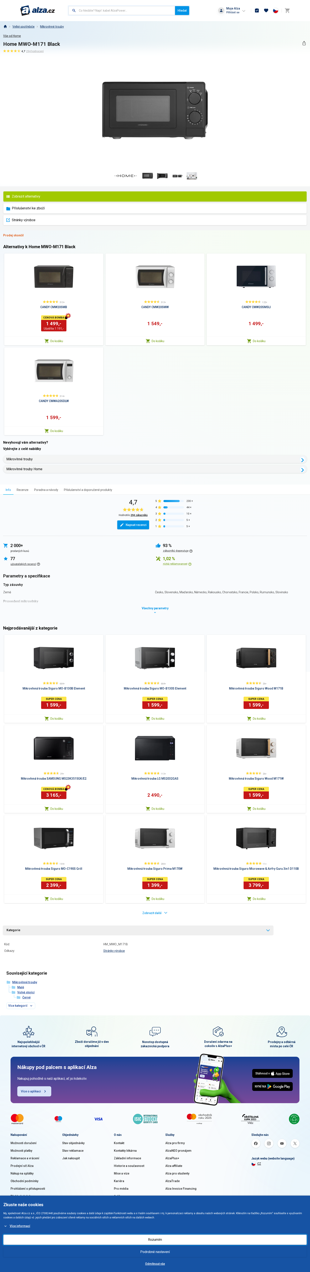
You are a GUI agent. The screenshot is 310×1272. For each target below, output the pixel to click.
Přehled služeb (21, 1196)
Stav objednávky (73, 1143)
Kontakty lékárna (125, 1150)
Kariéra (119, 1181)
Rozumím (155, 1240)
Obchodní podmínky (24, 1181)
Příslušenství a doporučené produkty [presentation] (88, 490)
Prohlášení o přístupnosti (28, 1188)
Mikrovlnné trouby (52, 26)
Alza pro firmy (175, 1143)
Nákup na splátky (22, 1173)
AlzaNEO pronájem (178, 1150)
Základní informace (127, 1158)
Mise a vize (121, 1173)
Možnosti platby (21, 1150)
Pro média (121, 1188)
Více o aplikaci (31, 1091)
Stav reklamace (73, 1150)
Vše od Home (12, 36)
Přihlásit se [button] (232, 12)
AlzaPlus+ (172, 1158)
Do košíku (56, 341)
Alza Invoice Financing (181, 1188)
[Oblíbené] (266, 10)
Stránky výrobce (23, 220)
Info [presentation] (8, 490)
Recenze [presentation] (22, 490)
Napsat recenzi (136, 525)
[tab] (8, 490)
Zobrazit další (152, 913)
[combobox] (122, 10)
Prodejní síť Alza (22, 1166)
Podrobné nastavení (155, 1252)
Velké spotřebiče (23, 26)
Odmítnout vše (155, 1263)
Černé (26, 997)
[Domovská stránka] (5, 26)
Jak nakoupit (71, 1158)
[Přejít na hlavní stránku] (37, 10)
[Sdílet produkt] (304, 43)
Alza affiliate (173, 1166)
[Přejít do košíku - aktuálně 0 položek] (287, 10)
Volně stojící (26, 992)
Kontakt (119, 1143)
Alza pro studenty (177, 1173)
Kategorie (13, 930)
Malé (20, 987)
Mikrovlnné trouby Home (24, 469)
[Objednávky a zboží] (256, 10)
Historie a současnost (129, 1166)
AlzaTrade (172, 1181)
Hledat (182, 10)
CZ (259, 1163)
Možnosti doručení (23, 1143)
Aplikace (120, 1196)
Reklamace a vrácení (25, 1158)
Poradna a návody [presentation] (46, 490)
